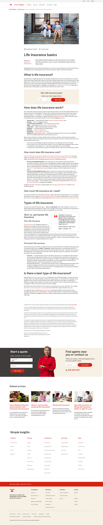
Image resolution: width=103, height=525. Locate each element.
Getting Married (47, 446)
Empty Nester (47, 472)
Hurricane (80, 454)
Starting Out (47, 442)
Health (28, 454)
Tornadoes (80, 461)
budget (45, 168)
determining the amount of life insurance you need (65, 198)
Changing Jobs (47, 457)
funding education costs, (62, 85)
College (28, 442)
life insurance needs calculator (47, 196)
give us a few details (43, 287)
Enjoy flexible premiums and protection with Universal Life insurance (19, 407)
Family (11, 450)
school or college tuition (40, 130)
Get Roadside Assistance (50, 495)
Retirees (61, 498)
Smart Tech (63, 450)
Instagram (76, 498)
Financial (29, 450)
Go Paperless (48, 504)
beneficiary (61, 116)
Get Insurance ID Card (49, 507)
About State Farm (34, 495)
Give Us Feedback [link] (34, 504)
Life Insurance (30, 461)
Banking (12, 446)
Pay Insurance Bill (48, 498)
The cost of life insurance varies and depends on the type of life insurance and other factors (47, 156)
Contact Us (33, 492)
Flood (79, 450)
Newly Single (47, 465)
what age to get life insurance (59, 184)
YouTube (75, 504)
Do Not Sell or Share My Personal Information (42, 516)
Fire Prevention (81, 446)
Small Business (30, 469)
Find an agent (85, 364)
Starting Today (64, 454)
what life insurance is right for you (39, 277)
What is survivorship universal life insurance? (40, 406)
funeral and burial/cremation (55, 120)
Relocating (46, 469)
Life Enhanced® (46, 290)
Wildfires (80, 465)
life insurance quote (29, 287)
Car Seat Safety (64, 442)
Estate (28, 446)
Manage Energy (64, 446)
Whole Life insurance (61, 405)
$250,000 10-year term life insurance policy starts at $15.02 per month (53, 157)
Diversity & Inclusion (63, 495)
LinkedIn (75, 501)
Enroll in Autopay (48, 501)
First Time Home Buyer (49, 450)
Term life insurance (29, 224)
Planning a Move (48, 461)
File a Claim (47, 492)
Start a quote (58, 99)
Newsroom (33, 498)
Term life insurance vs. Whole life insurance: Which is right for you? (83, 407)
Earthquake (80, 442)
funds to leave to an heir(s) (42, 131)
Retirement (29, 465)
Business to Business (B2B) (36, 501)
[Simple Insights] (19, 5)
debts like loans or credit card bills (47, 125)
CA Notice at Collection (26, 516)
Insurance (29, 457)
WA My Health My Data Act (15, 516)
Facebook (76, 492)
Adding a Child (47, 454)
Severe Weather (81, 457)
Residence (12, 454)
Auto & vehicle (13, 442)
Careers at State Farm (64, 492)
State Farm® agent (32, 168)
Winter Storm (81, 469)
